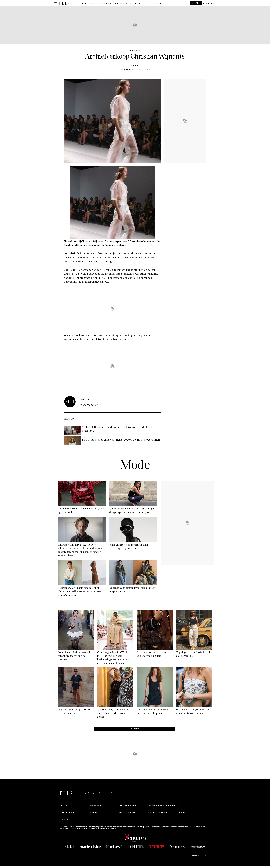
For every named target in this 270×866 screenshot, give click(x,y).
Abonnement (67, 805)
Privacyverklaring (158, 812)
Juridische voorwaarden (161, 805)
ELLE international (129, 805)
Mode (85, 3)
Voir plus (135, 728)
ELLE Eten (135, 3)
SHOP (195, 3)
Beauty (95, 3)
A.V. (179, 805)
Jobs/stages (96, 805)
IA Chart (182, 812)
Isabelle (137, 65)
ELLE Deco (149, 3)
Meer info (124, 828)
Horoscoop (121, 3)
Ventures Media (127, 812)
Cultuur (106, 3)
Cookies (64, 819)
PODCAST (162, 3)
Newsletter (209, 3)
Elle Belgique (67, 812)
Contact (94, 812)
